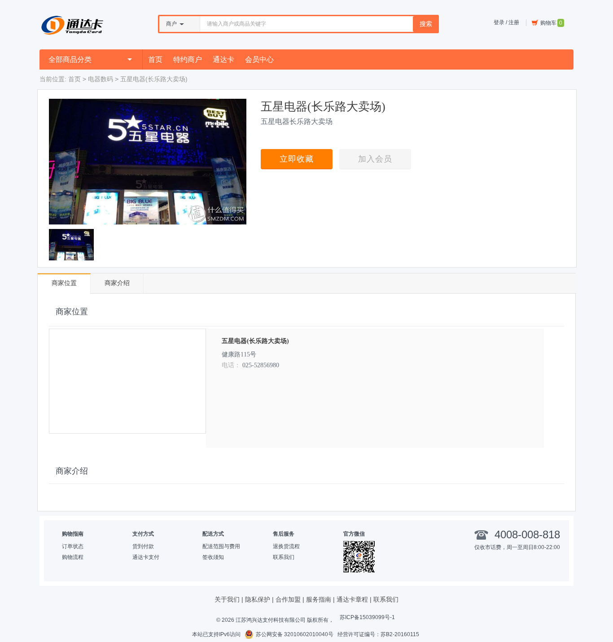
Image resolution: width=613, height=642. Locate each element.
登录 (499, 22)
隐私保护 (257, 599)
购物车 (551, 23)
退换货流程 (286, 546)
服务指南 (318, 599)
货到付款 (143, 546)
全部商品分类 (70, 59)
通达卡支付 (145, 557)
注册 (513, 22)
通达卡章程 (352, 599)
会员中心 (259, 59)
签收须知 (213, 557)
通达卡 (223, 59)
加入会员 (375, 158)
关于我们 (227, 599)
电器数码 (100, 79)
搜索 (426, 23)
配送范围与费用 (221, 546)
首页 (155, 59)
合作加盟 (288, 599)
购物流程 (72, 557)
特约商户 (187, 59)
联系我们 (283, 557)
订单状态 (72, 546)
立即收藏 (297, 158)
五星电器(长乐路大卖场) (255, 341)
